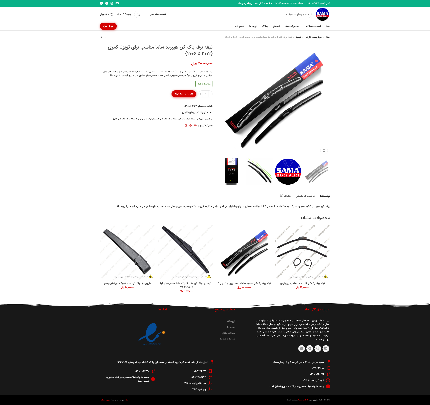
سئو (126, 399)
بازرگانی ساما (197, 119)
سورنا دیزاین (105, 399)
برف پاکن (147, 119)
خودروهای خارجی (313, 37)
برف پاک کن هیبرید (162, 119)
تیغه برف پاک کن (126, 119)
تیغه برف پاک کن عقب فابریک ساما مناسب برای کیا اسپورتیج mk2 (185, 285)
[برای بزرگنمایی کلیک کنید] (324, 150)
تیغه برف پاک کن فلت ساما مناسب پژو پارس (302, 283)
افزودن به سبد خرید (184, 94)
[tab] (325, 196)
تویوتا (298, 37)
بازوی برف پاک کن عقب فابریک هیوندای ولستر (127, 283)
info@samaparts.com (286, 3)
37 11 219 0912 (313, 3)
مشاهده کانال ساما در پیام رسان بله (255, 3)
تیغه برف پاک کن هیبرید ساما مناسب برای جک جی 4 (244, 283)
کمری (114, 119)
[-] (210, 93)
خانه (328, 37)
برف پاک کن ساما (181, 119)
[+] (201, 93)
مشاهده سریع (281, 231)
